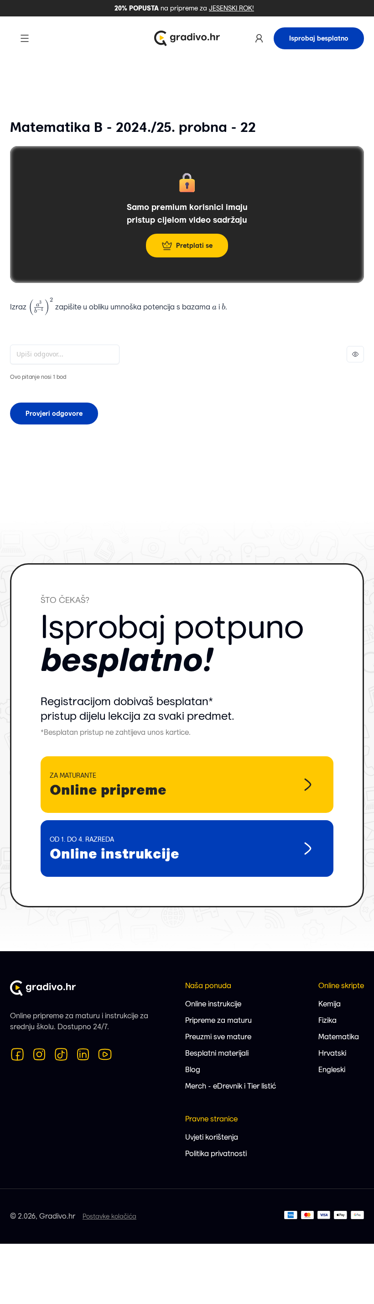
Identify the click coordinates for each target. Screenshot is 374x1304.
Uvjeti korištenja (211, 1137)
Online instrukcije (213, 1004)
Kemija (329, 1004)
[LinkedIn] (83, 1054)
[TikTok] (61, 1054)
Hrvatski (332, 1053)
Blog (192, 1069)
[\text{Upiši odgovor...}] (64, 354)
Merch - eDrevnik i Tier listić (230, 1086)
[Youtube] (105, 1054)
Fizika (327, 1020)
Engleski (331, 1069)
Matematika (338, 1037)
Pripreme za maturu (218, 1020)
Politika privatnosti (216, 1153)
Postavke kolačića (109, 1216)
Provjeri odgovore (54, 413)
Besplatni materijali (217, 1053)
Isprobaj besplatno (318, 38)
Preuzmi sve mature (218, 1037)
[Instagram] (39, 1054)
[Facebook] (17, 1054)
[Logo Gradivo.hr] (187, 38)
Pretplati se (194, 245)
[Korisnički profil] (259, 38)
